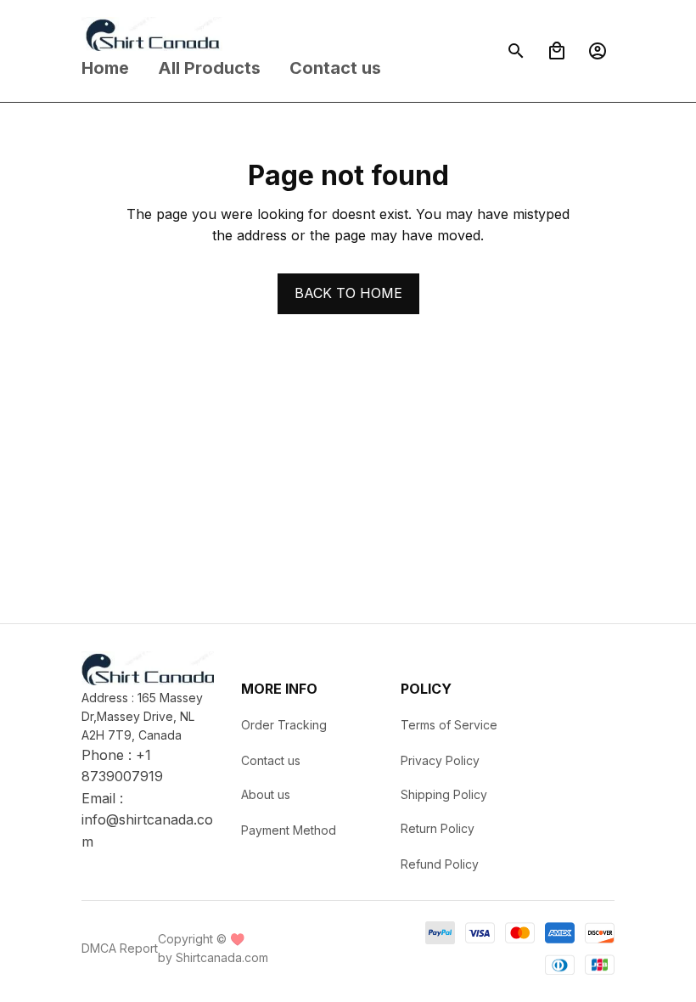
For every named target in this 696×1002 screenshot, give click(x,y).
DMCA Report (119, 948)
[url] (147, 831)
